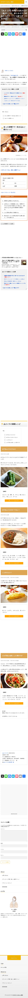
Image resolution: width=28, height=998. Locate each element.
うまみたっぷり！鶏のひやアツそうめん (12, 100)
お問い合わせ (5, 875)
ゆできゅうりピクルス (10, 434)
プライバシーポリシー (7, 883)
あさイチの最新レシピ (8, 118)
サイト (2, 855)
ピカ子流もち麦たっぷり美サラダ (12, 442)
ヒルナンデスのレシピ (5, 5)
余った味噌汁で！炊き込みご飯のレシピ (12, 115)
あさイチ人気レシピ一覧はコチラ (11, 103)
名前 (2, 843)
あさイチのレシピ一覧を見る (8, 192)
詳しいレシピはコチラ (14, 500)
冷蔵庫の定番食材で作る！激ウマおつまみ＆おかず (14, 275)
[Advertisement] (14, 54)
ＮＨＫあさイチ (14, 75)
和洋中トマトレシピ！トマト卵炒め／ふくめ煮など (14, 279)
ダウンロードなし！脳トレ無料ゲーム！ (11, 170)
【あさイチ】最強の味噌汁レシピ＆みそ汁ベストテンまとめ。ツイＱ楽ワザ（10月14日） (10, 262)
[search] (26, 30)
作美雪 (14, 911)
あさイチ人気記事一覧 (9, 762)
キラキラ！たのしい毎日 (18, 995)
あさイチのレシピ (15, 5)
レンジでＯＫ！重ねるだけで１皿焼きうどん (13, 93)
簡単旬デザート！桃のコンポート (10, 96)
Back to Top (14, 958)
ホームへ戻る (4, 967)
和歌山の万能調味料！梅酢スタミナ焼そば (12, 281)
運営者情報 (4, 886)
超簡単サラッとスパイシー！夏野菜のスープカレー (14, 98)
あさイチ (21, 22)
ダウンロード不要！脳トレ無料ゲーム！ (11, 879)
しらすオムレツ (9, 439)
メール (2, 849)
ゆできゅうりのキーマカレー (11, 437)
